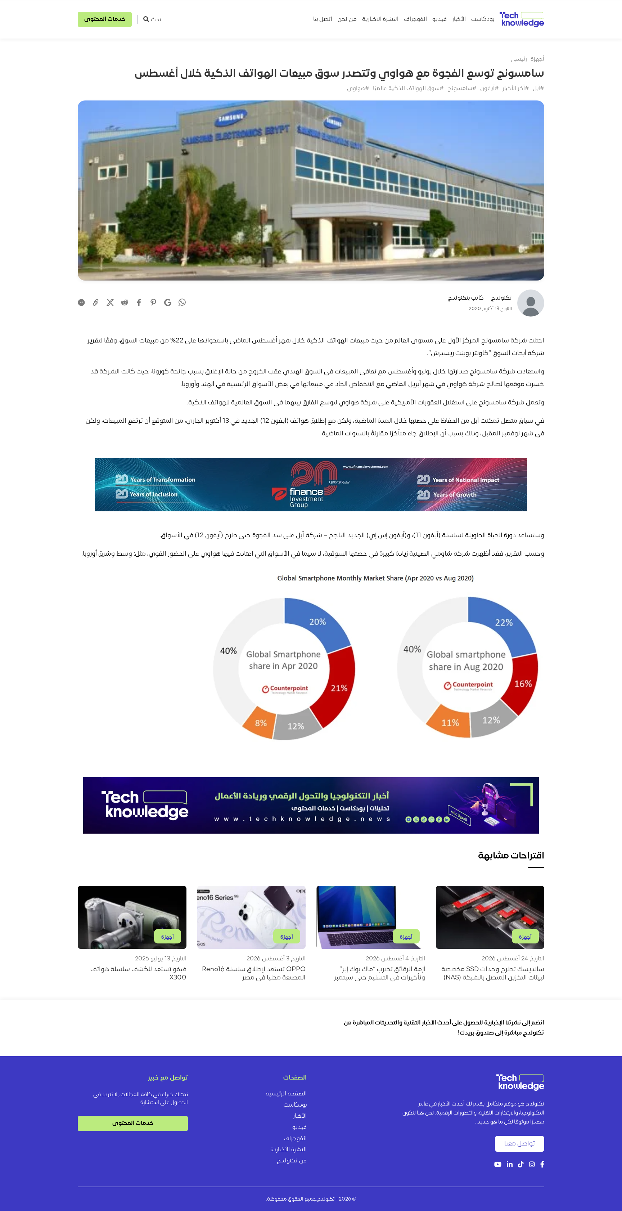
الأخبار (459, 19)
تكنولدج (501, 298)
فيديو (439, 19)
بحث (156, 20)
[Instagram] (532, 1165)
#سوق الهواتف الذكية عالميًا (408, 88)
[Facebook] (139, 302)
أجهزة (537, 59)
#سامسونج (462, 88)
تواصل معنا (519, 1143)
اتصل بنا (322, 19)
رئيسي (519, 59)
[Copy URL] (95, 302)
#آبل (538, 88)
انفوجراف (415, 19)
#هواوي (358, 88)
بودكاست (482, 19)
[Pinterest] (153, 302)
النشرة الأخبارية (288, 1150)
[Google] (167, 302)
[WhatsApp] (182, 303)
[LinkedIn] (510, 1165)
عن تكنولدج (292, 1161)
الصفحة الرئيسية (286, 1094)
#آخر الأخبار (515, 88)
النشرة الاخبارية (380, 19)
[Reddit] (124, 302)
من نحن (347, 19)
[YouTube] (497, 1165)
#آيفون (489, 88)
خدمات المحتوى (104, 19)
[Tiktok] (521, 1165)
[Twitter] (110, 302)
